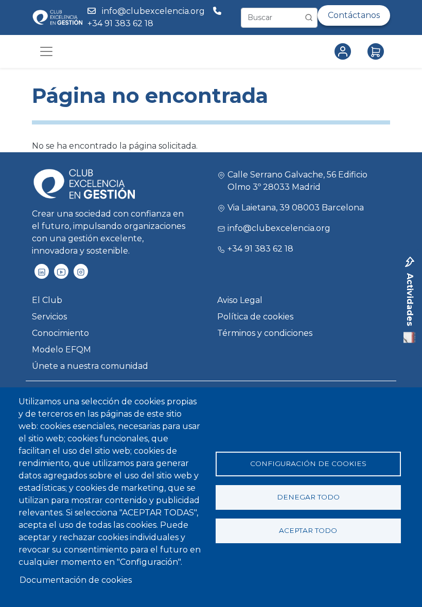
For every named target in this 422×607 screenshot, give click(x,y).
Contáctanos (354, 15)
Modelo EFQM (61, 349)
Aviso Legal (239, 300)
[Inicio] (57, 17)
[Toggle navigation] (46, 51)
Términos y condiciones (264, 333)
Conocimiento (60, 333)
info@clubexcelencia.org (153, 11)
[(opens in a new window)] (41, 271)
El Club (47, 300)
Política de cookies (255, 317)
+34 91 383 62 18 (121, 23)
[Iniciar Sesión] (344, 51)
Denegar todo (308, 497)
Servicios (49, 317)
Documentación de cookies (76, 580)
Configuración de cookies (308, 463)
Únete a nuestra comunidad (90, 366)
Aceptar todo (308, 530)
